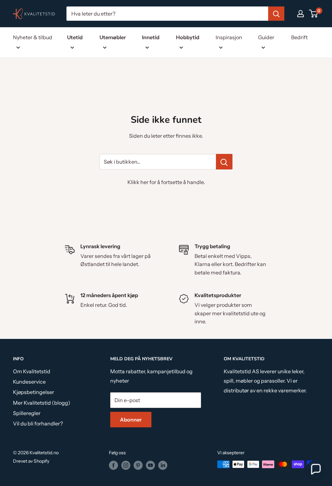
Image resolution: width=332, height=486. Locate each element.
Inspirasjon (229, 37)
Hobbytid (187, 37)
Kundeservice (29, 381)
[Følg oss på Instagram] (125, 464)
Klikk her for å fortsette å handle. (166, 182)
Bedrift (299, 37)
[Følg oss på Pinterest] (138, 464)
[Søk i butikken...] (224, 161)
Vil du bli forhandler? (38, 423)
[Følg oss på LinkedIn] (162, 464)
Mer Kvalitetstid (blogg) (41, 402)
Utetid (75, 37)
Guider (266, 37)
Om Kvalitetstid (31, 371)
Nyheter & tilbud (32, 37)
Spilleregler (27, 413)
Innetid (151, 37)
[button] (315, 469)
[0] (314, 13)
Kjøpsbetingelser (33, 392)
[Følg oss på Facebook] (113, 464)
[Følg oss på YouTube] (150, 464)
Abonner (131, 419)
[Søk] (276, 13)
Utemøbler (113, 37)
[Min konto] (300, 13)
